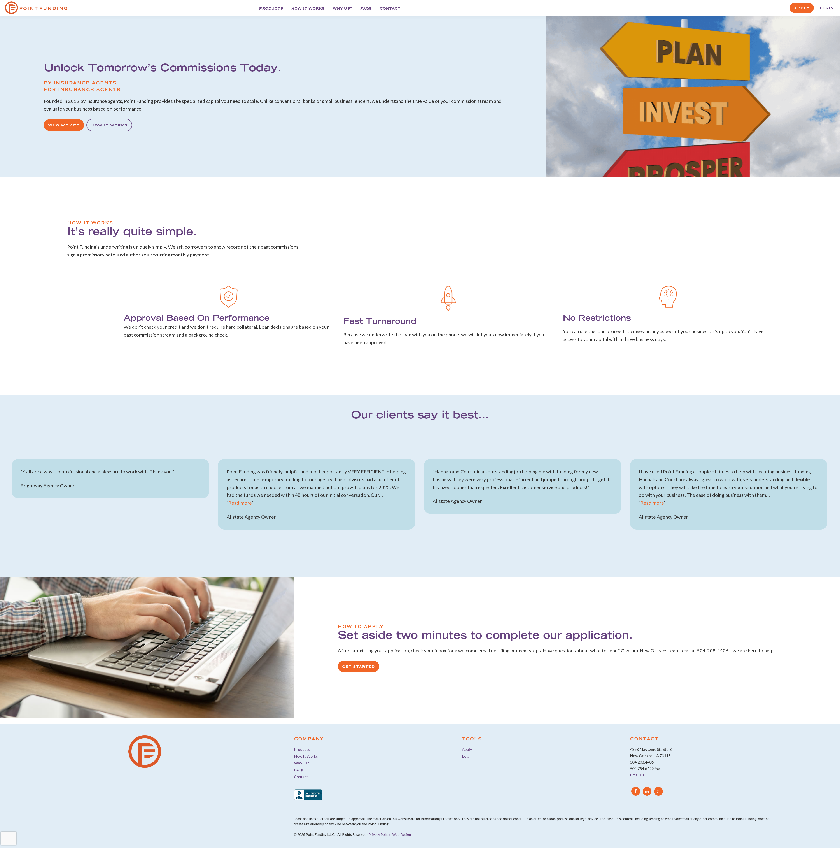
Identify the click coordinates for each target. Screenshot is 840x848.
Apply (467, 749)
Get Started (358, 666)
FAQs (299, 769)
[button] (34, 503)
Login (467, 756)
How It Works (109, 125)
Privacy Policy (379, 834)
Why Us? (301, 762)
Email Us (637, 775)
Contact (301, 776)
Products (302, 749)
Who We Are (64, 125)
